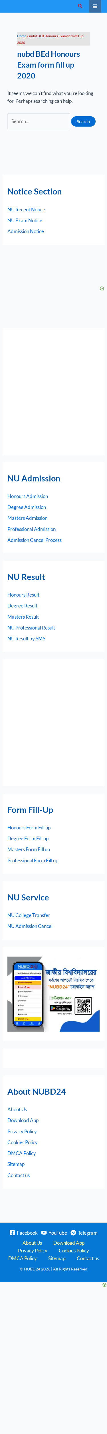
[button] (80, 6)
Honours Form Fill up (29, 828)
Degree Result (22, 606)
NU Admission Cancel (30, 926)
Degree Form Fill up (28, 838)
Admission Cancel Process (34, 540)
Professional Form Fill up (32, 860)
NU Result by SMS (26, 639)
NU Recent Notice (26, 209)
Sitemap (16, 1164)
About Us (17, 1109)
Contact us (18, 1175)
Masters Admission (27, 518)
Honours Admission (27, 496)
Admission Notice (25, 231)
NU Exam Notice (24, 220)
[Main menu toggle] (95, 6)
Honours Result (23, 595)
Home (21, 36)
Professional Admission (31, 529)
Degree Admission (26, 507)
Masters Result (23, 617)
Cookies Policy (22, 1142)
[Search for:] (39, 121)
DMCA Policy (21, 1153)
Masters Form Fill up (28, 849)
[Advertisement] (53, 391)
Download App (23, 1120)
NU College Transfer (28, 915)
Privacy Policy (22, 1131)
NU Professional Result (31, 628)
